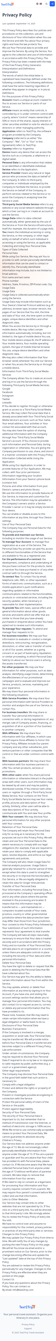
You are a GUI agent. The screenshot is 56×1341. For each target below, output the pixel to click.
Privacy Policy (28, 1324)
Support (28, 1328)
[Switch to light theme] (46, 3)
